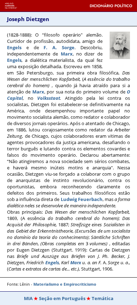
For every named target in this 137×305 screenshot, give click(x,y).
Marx (67, 54)
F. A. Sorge (59, 47)
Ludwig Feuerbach (82, 199)
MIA (28, 298)
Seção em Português (62, 298)
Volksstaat (48, 98)
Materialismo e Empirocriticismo (64, 284)
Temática (102, 298)
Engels (14, 47)
